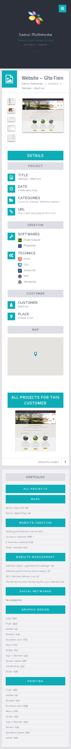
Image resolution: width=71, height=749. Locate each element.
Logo (8, 618)
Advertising (12, 666)
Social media (13, 661)
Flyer (9, 623)
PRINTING (36, 681)
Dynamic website (28, 201)
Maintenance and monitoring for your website (32, 581)
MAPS (35, 499)
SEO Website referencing (20, 576)
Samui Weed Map (16, 513)
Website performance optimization (26, 571)
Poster (9, 650)
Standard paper (15, 732)
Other (9, 671)
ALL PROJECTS (35, 488)
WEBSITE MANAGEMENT (35, 557)
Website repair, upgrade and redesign (28, 565)
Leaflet (10, 629)
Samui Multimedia (32, 83)
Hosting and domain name (21, 531)
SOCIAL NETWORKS (35, 591)
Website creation (49, 201)
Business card (14, 639)
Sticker (10, 727)
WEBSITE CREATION (35, 522)
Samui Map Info (15, 507)
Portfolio (53, 83)
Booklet (10, 634)
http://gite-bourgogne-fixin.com (37, 213)
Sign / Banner (14, 655)
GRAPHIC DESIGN (35, 609)
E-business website (17, 542)
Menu (9, 645)
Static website (14, 547)
